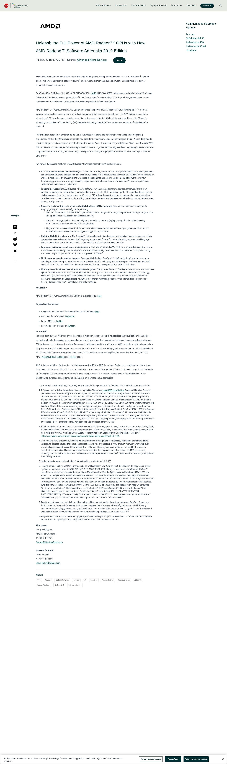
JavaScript (191, 50)
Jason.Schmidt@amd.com (48, 563)
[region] (113, 759)
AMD (39, 580)
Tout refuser (173, 759)
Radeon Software (62, 580)
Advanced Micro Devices (92, 59)
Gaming (76, 580)
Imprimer (190, 34)
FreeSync (94, 580)
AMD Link (137, 580)
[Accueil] (16, 5)
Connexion (191, 5)
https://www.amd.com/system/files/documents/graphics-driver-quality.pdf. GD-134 (80, 436)
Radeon (48, 580)
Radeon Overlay (124, 580)
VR (85, 580)
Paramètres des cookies (151, 759)
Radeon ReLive (107, 580)
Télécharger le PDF (195, 38)
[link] (103, 5)
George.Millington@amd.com (49, 542)
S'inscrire (207, 6)
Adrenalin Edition (75, 585)
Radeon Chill (59, 585)
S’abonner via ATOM (196, 46)
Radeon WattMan (43, 585)
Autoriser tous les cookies (196, 759)
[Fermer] (223, 759)
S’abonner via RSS (195, 42)
